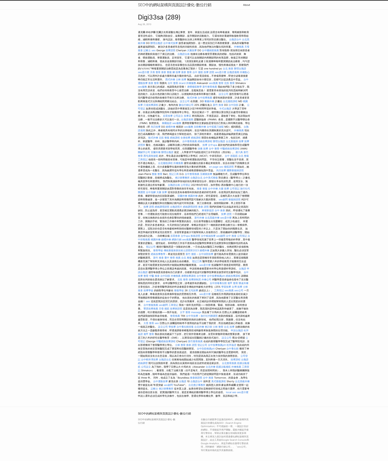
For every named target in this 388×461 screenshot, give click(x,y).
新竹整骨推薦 (209, 86)
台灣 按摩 (237, 286)
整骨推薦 (175, 315)
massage (196, 312)
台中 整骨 (214, 148)
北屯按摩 (193, 290)
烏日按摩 (156, 126)
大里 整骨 (149, 323)
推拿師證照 (196, 377)
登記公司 (151, 246)
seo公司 (238, 290)
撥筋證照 (229, 166)
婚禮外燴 (170, 126)
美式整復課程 (218, 381)
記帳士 (147, 50)
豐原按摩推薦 (151, 308)
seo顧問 (223, 199)
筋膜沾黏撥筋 (223, 366)
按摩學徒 (148, 290)
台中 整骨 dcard (177, 83)
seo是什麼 (143, 72)
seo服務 (142, 86)
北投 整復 (164, 137)
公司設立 (178, 115)
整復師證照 (234, 199)
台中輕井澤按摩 (149, 359)
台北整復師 (232, 141)
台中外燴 (213, 188)
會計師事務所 (182, 177)
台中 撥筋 (197, 72)
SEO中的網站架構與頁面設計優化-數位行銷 (174, 4)
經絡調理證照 (162, 206)
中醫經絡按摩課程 (229, 148)
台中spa (212, 144)
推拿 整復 (166, 72)
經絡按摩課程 (205, 141)
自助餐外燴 (200, 126)
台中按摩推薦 (205, 97)
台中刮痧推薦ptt (206, 348)
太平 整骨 (185, 312)
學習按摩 (226, 286)
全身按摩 (185, 137)
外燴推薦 (239, 46)
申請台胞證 (237, 330)
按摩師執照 (195, 279)
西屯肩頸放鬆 (151, 155)
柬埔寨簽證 (208, 210)
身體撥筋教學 (194, 86)
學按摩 (172, 326)
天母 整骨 (155, 72)
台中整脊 (201, 275)
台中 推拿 (220, 210)
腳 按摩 (176, 72)
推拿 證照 (203, 206)
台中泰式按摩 (170, 43)
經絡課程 (175, 137)
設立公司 (223, 93)
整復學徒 (179, 290)
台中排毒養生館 (218, 283)
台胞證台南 (183, 53)
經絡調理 (143, 363)
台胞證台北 (196, 177)
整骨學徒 (158, 250)
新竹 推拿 (218, 104)
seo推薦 (213, 83)
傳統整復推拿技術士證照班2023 (181, 250)
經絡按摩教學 (158, 254)
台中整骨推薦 (189, 141)
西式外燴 (170, 79)
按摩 (241, 141)
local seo (231, 392)
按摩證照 (170, 50)
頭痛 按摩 (203, 148)
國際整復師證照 (235, 170)
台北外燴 (199, 326)
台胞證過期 (233, 72)
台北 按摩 (229, 326)
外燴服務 (191, 83)
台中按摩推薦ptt (216, 275)
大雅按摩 (192, 50)
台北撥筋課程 (230, 101)
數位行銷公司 (186, 104)
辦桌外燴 (243, 283)
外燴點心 (245, 72)
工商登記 (143, 159)
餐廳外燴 (209, 101)
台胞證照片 (176, 206)
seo (154, 50)
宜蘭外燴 (156, 152)
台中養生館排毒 (185, 326)
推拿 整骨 (186, 72)
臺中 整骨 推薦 (172, 257)
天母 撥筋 (164, 308)
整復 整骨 (157, 173)
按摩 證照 (209, 72)
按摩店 (187, 115)
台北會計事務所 (196, 384)
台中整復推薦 (151, 304)
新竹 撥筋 (191, 254)
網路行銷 (176, 239)
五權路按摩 (206, 173)
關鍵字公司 (144, 152)
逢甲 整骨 (232, 283)
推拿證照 (195, 235)
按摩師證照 (176, 308)
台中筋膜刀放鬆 (215, 126)
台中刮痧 (233, 104)
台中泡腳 (151, 192)
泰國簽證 (167, 123)
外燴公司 (206, 279)
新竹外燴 (199, 217)
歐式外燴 (192, 97)
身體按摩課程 (188, 275)
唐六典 (239, 152)
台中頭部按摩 (206, 254)
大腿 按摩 (224, 188)
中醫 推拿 (154, 275)
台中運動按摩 (160, 381)
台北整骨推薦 (229, 363)
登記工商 (174, 173)
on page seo (216, 166)
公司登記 (185, 184)
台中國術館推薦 (210, 50)
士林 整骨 (218, 326)
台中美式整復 (210, 177)
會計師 (208, 326)
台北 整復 (243, 155)
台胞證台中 (235, 39)
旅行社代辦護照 (209, 315)
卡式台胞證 (225, 108)
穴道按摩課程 (151, 104)
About (246, 4)
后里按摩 (168, 115)
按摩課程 (235, 359)
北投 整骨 (229, 83)
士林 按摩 (181, 79)
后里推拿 (175, 235)
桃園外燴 (193, 195)
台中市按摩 (192, 315)
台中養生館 (232, 348)
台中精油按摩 (208, 235)
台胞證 (242, 268)
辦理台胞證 (156, 43)
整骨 (221, 83)
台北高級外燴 (212, 217)
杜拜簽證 (231, 344)
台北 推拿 (228, 68)
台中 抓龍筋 (231, 155)
